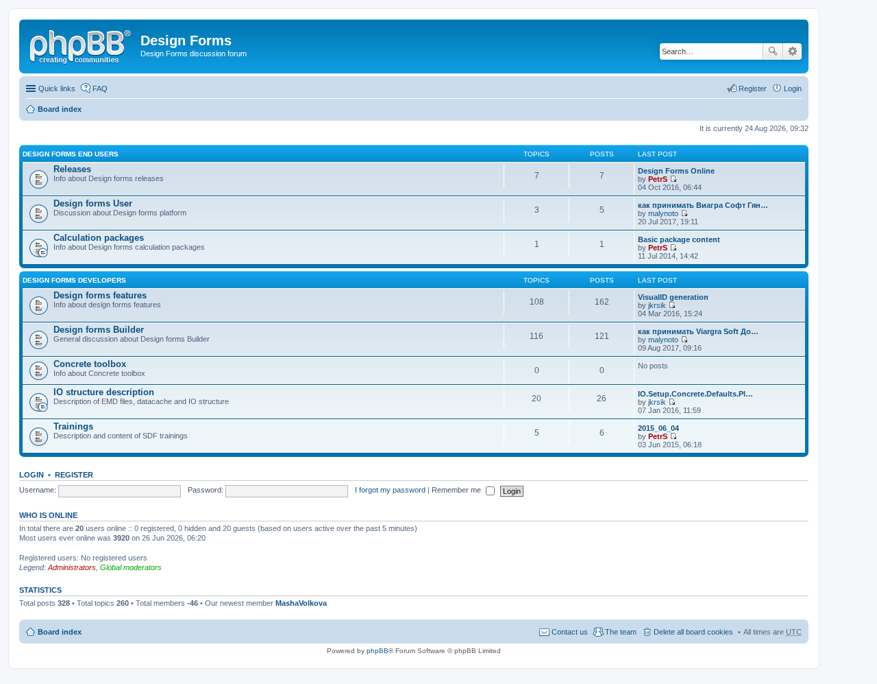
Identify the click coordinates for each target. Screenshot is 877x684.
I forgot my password (390, 490)
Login (31, 475)
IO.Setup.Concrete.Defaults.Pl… (695, 394)
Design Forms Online (676, 171)
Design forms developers (74, 280)
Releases (72, 169)
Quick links (56, 88)
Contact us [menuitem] (570, 632)
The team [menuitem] (621, 632)
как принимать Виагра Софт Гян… (703, 205)
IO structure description (103, 392)
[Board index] (81, 45)
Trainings (73, 426)
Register (74, 475)
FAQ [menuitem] (100, 88)
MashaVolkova (301, 603)
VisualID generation (673, 297)
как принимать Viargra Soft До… (698, 331)
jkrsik (657, 305)
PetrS (657, 179)
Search (773, 51)
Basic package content (679, 239)
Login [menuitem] (793, 88)
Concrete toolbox (89, 364)
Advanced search (792, 51)
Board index (60, 109)
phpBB (377, 650)
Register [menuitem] (753, 88)
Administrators (72, 567)
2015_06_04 (658, 428)
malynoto (663, 213)
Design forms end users (71, 154)
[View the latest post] (673, 179)
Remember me (457, 490)
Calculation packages (98, 238)
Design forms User (92, 203)
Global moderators (131, 567)
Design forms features (100, 295)
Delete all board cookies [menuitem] (693, 632)
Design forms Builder (98, 330)
